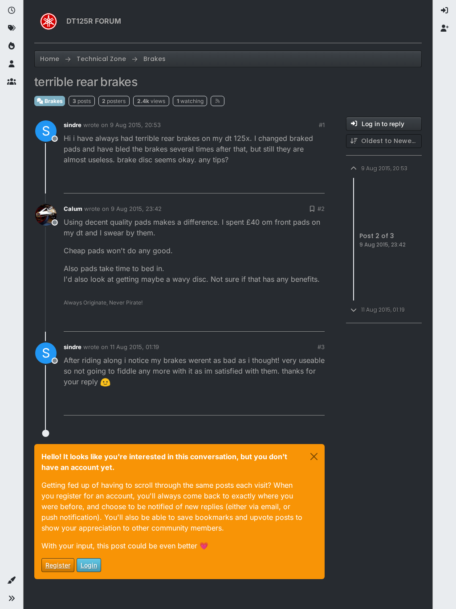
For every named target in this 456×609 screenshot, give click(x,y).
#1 (322, 124)
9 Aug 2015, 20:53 (135, 124)
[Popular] (12, 46)
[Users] (12, 64)
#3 (321, 346)
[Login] (444, 11)
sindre (72, 124)
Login (89, 565)
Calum (73, 208)
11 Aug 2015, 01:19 (134, 346)
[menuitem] (444, 11)
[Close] (314, 456)
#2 (321, 208)
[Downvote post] (299, 182)
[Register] (444, 28)
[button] (12, 580)
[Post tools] (317, 182)
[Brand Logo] (48, 21)
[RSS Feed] (217, 101)
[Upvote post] (268, 182)
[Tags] (12, 28)
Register (57, 565)
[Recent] (12, 11)
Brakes (53, 101)
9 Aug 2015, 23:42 (136, 208)
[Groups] (12, 82)
